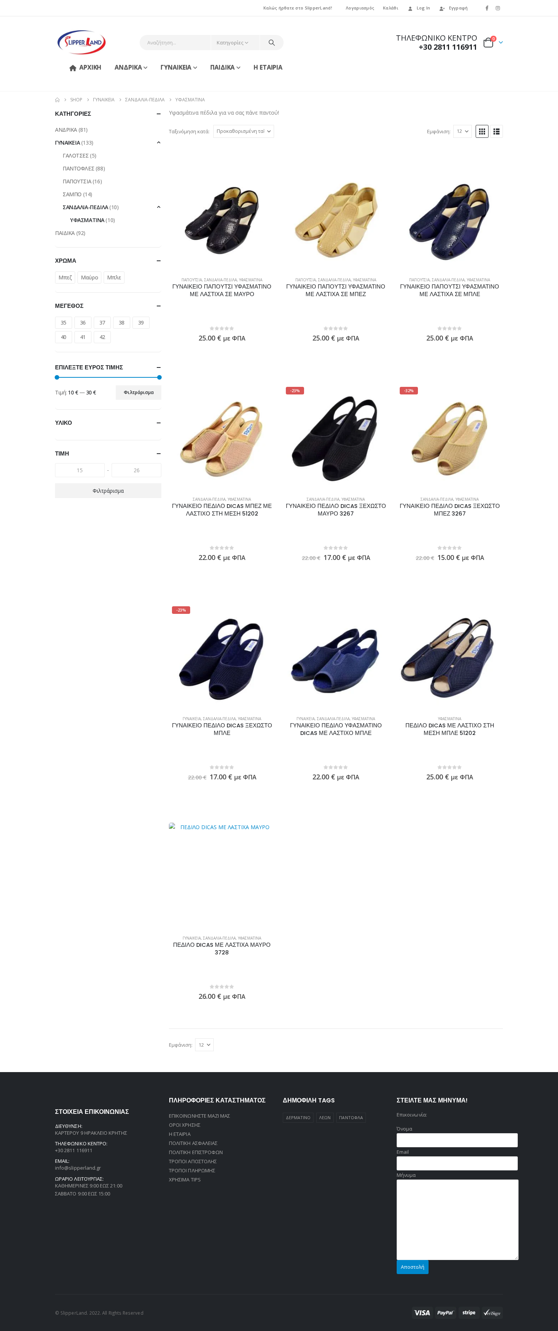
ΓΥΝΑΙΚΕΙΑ (176, 67)
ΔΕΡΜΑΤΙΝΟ (298, 1117)
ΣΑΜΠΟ (72, 194)
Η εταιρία (268, 67)
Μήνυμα (406, 1175)
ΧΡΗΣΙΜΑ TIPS (185, 1179)
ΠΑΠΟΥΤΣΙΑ (191, 279)
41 (83, 337)
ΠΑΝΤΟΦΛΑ (351, 1117)
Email (403, 1151)
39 (141, 322)
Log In (423, 8)
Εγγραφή (458, 8)
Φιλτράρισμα (139, 392)
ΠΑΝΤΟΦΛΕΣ (78, 168)
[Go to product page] (222, 217)
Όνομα (404, 1128)
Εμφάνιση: (439, 131)
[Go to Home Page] (57, 99)
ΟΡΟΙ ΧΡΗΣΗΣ (184, 1124)
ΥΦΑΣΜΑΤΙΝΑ (250, 279)
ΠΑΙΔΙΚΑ (222, 67)
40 (63, 337)
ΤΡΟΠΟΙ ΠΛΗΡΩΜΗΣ (192, 1170)
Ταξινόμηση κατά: (189, 131)
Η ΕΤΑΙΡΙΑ (180, 1134)
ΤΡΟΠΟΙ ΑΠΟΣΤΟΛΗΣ (193, 1161)
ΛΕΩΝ (325, 1117)
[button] (482, 131)
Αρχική (90, 67)
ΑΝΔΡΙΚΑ (128, 67)
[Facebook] (487, 8)
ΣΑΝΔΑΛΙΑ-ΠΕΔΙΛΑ (220, 279)
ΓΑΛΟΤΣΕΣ (76, 155)
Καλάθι (390, 8)
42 (102, 337)
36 (83, 322)
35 (63, 322)
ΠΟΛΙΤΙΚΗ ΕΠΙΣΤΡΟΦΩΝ (196, 1152)
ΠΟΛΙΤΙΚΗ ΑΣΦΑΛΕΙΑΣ (193, 1143)
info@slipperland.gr (78, 1167)
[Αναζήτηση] (272, 42)
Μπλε (114, 277)
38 (122, 322)
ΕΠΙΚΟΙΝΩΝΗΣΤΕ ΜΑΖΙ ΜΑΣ (199, 1115)
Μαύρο (89, 277)
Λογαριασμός (360, 8)
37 (102, 322)
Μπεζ (65, 277)
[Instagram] (498, 8)
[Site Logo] (81, 42)
